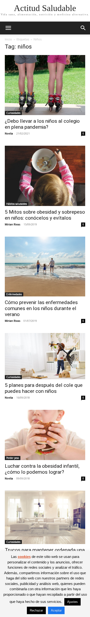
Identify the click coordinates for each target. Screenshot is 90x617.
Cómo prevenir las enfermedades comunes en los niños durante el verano (41, 308)
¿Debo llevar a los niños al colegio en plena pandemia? (42, 124)
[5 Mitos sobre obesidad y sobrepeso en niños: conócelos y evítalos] (45, 176)
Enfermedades (14, 294)
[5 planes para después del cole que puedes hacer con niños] (45, 356)
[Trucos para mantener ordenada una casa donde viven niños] (45, 517)
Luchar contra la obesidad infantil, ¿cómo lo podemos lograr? (42, 469)
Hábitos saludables (16, 204)
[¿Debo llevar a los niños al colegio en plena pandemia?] (45, 85)
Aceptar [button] (56, 610)
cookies (24, 557)
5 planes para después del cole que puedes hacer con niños (44, 388)
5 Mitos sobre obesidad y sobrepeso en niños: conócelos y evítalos (45, 215)
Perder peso (12, 458)
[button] (8, 28)
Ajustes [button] (72, 602)
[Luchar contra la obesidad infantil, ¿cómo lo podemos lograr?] (45, 435)
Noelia (9, 133)
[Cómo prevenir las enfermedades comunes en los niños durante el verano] (45, 267)
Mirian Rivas (12, 224)
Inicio (8, 39)
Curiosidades (13, 113)
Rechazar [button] (36, 610)
